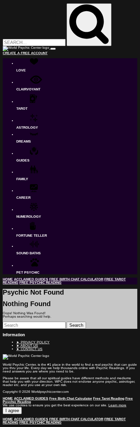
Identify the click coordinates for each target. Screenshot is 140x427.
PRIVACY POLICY (33, 342)
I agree (12, 410)
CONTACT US (29, 349)
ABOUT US (27, 345)
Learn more (117, 405)
